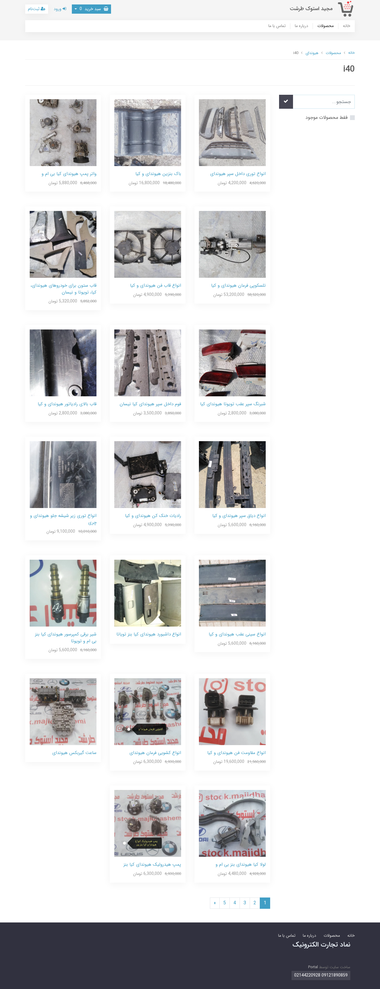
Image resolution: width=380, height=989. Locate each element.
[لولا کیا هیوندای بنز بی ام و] (232, 823)
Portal (313, 967)
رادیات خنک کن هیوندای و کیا (153, 515)
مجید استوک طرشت (311, 9)
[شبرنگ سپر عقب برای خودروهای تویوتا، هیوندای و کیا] (232, 362)
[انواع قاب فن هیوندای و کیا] (147, 244)
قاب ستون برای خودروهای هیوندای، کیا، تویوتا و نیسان (63, 289)
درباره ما (301, 26)
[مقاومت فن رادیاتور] (232, 711)
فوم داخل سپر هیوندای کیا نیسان (150, 404)
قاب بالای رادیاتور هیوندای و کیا (67, 404)
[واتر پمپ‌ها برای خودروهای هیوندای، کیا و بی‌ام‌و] (63, 132)
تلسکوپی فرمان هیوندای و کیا (238, 285)
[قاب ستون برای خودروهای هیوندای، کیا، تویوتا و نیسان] (63, 244)
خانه (346, 26)
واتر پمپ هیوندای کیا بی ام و (69, 173)
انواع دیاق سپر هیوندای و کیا (239, 515)
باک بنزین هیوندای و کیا (158, 173)
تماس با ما (277, 26)
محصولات (325, 26)
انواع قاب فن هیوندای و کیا (155, 285)
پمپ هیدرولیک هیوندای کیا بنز (152, 864)
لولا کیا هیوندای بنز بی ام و (241, 864)
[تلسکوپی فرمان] (232, 244)
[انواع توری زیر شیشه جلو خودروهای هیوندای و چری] (63, 474)
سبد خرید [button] (91, 9)
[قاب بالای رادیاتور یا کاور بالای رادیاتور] (63, 362)
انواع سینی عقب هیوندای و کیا (237, 634)
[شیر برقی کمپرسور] (63, 593)
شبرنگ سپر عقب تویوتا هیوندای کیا (233, 404)
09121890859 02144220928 (321, 975)
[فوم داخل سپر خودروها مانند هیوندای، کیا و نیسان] (147, 362)
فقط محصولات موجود (326, 117)
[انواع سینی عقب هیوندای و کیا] (232, 593)
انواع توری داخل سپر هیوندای (238, 173)
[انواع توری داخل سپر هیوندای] (232, 132)
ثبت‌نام (34, 9)
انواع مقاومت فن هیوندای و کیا (236, 752)
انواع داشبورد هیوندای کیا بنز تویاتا (148, 634)
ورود (58, 9)
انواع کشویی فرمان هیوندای (155, 752)
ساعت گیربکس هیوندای (74, 752)
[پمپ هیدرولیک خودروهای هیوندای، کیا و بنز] (147, 823)
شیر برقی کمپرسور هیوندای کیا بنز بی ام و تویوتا (65, 638)
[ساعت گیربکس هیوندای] (63, 711)
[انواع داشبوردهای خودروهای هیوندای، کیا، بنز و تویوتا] (147, 593)
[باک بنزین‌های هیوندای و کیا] (147, 132)
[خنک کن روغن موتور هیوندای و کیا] (147, 474)
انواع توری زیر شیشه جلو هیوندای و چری (63, 519)
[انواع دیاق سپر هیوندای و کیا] (232, 474)
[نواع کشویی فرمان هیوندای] (147, 711)
